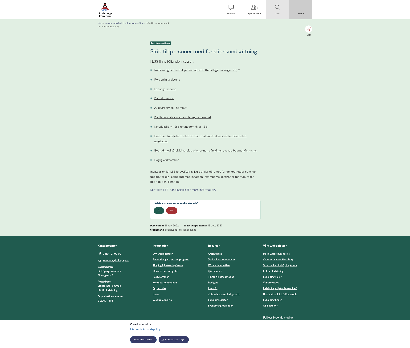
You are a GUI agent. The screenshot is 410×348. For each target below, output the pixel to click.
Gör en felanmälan (219, 265)
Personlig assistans (167, 79)
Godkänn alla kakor (143, 340)
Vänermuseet (271, 282)
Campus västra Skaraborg (278, 259)
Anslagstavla (215, 254)
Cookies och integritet (165, 271)
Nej (171, 211)
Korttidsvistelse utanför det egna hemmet (182, 117)
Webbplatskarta (162, 300)
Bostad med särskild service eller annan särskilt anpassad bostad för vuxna (205, 150)
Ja (159, 211)
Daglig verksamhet (166, 160)
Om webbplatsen (163, 254)
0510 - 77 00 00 (112, 254)
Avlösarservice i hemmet (171, 108)
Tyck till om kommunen (232, 259)
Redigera (213, 282)
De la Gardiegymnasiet (276, 254)
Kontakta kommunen (165, 282)
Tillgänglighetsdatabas (232, 277)
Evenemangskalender (232, 305)
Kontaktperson (164, 98)
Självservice (230, 271)
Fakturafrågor (161, 277)
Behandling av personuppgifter (171, 259)
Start (100, 23)
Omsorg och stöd (113, 23)
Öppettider (159, 288)
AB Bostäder (285, 305)
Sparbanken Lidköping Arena (280, 265)
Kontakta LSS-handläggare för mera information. (183, 190)
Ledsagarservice (165, 89)
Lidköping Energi (287, 300)
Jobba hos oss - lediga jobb (224, 294)
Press (156, 294)
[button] (231, 9)
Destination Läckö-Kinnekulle (287, 294)
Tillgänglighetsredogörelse (168, 265)
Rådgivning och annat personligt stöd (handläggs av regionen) (197, 70)
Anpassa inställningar (175, 340)
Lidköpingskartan (232, 300)
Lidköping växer (272, 277)
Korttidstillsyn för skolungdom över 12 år (181, 126)
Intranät (228, 288)
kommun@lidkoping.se (116, 260)
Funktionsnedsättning (134, 23)
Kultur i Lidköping (273, 271)
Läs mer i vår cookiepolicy (145, 329)
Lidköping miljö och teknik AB (280, 288)
